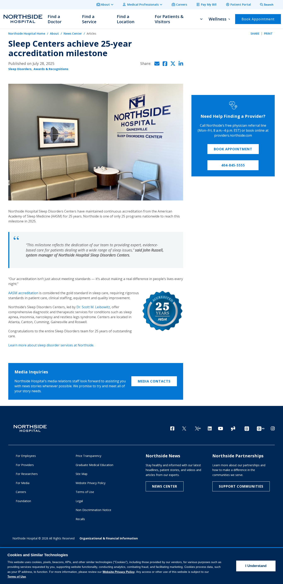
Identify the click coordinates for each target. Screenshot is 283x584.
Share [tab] (255, 33)
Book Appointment (233, 149)
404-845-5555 (233, 165)
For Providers (25, 465)
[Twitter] (184, 429)
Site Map (81, 474)
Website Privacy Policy (90, 483)
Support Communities (241, 486)
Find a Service (89, 19)
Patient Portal (240, 4)
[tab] (264, 4)
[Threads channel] (246, 429)
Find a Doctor (55, 19)
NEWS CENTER (164, 486)
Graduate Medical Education (94, 465)
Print (268, 33)
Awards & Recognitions (51, 69)
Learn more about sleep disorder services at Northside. (51, 345)
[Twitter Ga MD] (198, 429)
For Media (22, 483)
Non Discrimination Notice (93, 510)
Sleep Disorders (19, 69)
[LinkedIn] (210, 428)
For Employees (26, 456)
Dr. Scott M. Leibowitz (93, 307)
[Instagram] (273, 428)
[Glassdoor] (233, 429)
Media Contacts (154, 381)
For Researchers (27, 474)
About (105, 4)
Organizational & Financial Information (109, 538)
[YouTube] (220, 428)
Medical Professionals (143, 4)
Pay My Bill (208, 4)
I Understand (255, 566)
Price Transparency (88, 456)
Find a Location (125, 19)
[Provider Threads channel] (261, 429)
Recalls (80, 519)
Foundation (23, 501)
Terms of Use (85, 492)
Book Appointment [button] (258, 19)
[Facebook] (172, 428)
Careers (181, 4)
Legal (79, 501)
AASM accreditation (23, 293)
